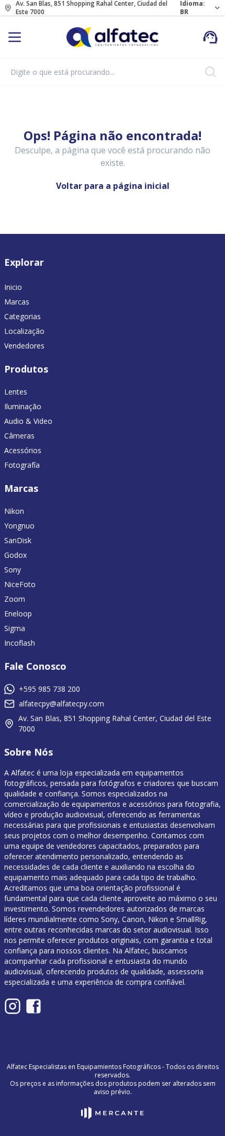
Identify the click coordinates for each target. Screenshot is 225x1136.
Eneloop (18, 613)
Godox (15, 555)
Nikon (14, 511)
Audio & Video (28, 421)
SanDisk (17, 540)
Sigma (14, 628)
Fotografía (22, 465)
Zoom (14, 599)
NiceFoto (20, 584)
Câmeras (19, 436)
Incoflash (19, 643)
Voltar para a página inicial (113, 186)
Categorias (22, 316)
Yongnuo (19, 526)
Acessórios (22, 450)
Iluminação (22, 406)
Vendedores (24, 346)
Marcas (16, 302)
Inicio (13, 287)
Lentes (15, 392)
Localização (24, 331)
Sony (12, 570)
